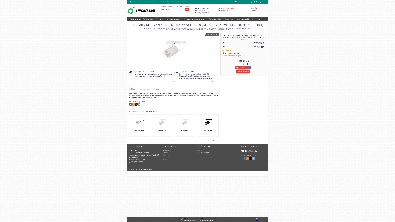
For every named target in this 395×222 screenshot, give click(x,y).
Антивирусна (170, 6)
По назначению (148, 19)
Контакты (184, 2)
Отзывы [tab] (156, 89)
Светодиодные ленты (174, 19)
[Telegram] (139, 104)
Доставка (167, 150)
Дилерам (162, 2)
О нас (140, 2)
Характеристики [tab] (144, 89)
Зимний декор (136, 19)
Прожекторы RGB (215, 19)
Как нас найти (202, 10)
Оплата (165, 153)
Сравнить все (150, 112)
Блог (165, 159)
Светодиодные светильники (195, 19)
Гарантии (170, 2)
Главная (133, 2)
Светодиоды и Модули (245, 19)
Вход (250, 2)
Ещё (259, 19)
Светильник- (178, 6)
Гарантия (166, 155)
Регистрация (260, 2)
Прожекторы (229, 19)
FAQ (177, 2)
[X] (136, 104)
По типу (160, 19)
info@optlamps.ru (203, 13)
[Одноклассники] (133, 104)
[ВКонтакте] (130, 104)
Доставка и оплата (150, 2)
